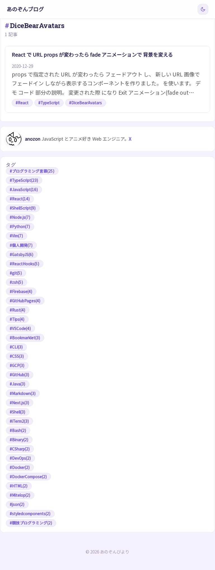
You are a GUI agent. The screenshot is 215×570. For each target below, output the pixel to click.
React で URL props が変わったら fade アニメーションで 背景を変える (92, 54)
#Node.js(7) (20, 217)
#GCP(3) (17, 365)
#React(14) (20, 198)
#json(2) (17, 504)
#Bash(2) (18, 430)
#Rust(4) (17, 310)
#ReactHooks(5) (24, 263)
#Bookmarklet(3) (25, 337)
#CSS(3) (17, 356)
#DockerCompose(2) (28, 476)
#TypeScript (49, 102)
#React (22, 102)
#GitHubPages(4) (25, 300)
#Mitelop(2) (20, 495)
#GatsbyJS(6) (21, 254)
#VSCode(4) (20, 328)
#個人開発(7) (21, 245)
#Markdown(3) (23, 393)
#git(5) (16, 273)
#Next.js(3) (19, 402)
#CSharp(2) (20, 449)
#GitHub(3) (19, 374)
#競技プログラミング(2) (31, 522)
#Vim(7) (16, 235)
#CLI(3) (16, 347)
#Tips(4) (17, 319)
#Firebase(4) (21, 291)
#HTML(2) (18, 485)
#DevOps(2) (20, 458)
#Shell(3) (17, 412)
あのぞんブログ (25, 9)
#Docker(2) (20, 467)
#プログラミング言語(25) (32, 171)
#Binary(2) (19, 439)
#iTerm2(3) (19, 421)
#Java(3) (17, 384)
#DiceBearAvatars (85, 102)
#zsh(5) (16, 282)
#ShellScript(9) (23, 208)
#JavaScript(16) (24, 189)
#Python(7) (20, 226)
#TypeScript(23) (24, 180)
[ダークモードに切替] (203, 9)
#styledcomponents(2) (30, 513)
